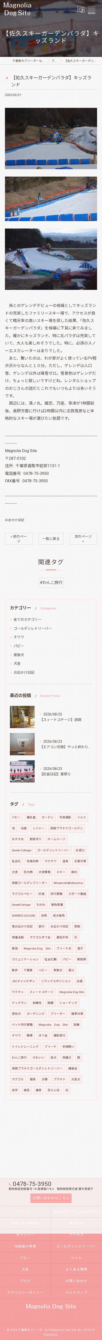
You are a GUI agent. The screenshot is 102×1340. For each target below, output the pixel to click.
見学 (15, 1090)
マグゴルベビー (22, 894)
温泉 (65, 861)
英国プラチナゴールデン (66, 828)
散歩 (15, 970)
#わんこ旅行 (51, 582)
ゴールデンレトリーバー (33, 628)
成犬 (53, 1057)
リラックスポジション (56, 981)
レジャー (38, 828)
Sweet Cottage (21, 850)
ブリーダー (58, 1014)
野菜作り (36, 839)
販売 (27, 1090)
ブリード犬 (63, 948)
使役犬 (16, 1014)
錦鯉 (50, 1003)
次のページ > (83, 538)
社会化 (16, 861)
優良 (39, 1090)
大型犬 (75, 1079)
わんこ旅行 (19, 1057)
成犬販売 (59, 915)
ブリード (50, 1046)
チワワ (19, 637)
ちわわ (40, 904)
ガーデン (47, 817)
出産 (80, 981)
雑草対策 (77, 1014)
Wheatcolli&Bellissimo (68, 883)
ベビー (43, 970)
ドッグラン (19, 1003)
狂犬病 (28, 872)
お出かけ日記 (14, 520)
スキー (60, 872)
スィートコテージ (41, 992)
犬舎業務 (45, 872)
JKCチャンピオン (23, 981)
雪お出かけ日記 (22, 926)
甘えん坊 (53, 1090)
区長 (42, 894)
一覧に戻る (51, 539)
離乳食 (31, 817)
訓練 (76, 1024)
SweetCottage (21, 904)
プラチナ (59, 1079)
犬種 (45, 1079)
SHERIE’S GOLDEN (23, 915)
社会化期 (50, 959)
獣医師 (81, 959)
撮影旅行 (59, 1035)
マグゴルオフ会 (40, 937)
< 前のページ (18, 538)
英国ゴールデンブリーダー (30, 883)
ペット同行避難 (22, 1024)
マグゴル (18, 1079)
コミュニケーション (25, 959)
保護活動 (18, 937)
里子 (80, 948)
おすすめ (18, 839)
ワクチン (18, 992)
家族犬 (19, 655)
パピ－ (16, 817)
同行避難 (56, 894)
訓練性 (37, 1003)
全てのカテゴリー (27, 620)
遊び (71, 970)
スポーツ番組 (77, 894)
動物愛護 (57, 904)
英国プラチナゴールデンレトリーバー (37, 1068)
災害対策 (80, 861)
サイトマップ (77, 1292)
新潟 (15, 948)
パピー (19, 646)
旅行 (42, 926)
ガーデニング (36, 1014)
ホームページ (56, 839)
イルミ (81, 817)
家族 (77, 926)
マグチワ (50, 861)
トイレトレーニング (25, 1046)
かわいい (39, 1057)
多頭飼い (68, 1046)
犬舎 (17, 664)
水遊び (80, 850)
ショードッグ (68, 1003)
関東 (30, 1035)
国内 (74, 872)
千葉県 (28, 970)
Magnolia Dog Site (37, 948)
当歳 (24, 828)
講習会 (72, 1068)
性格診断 (33, 861)
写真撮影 (65, 817)
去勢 (44, 915)
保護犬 (66, 1057)
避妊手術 (62, 937)
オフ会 (43, 1035)
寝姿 (33, 1079)
